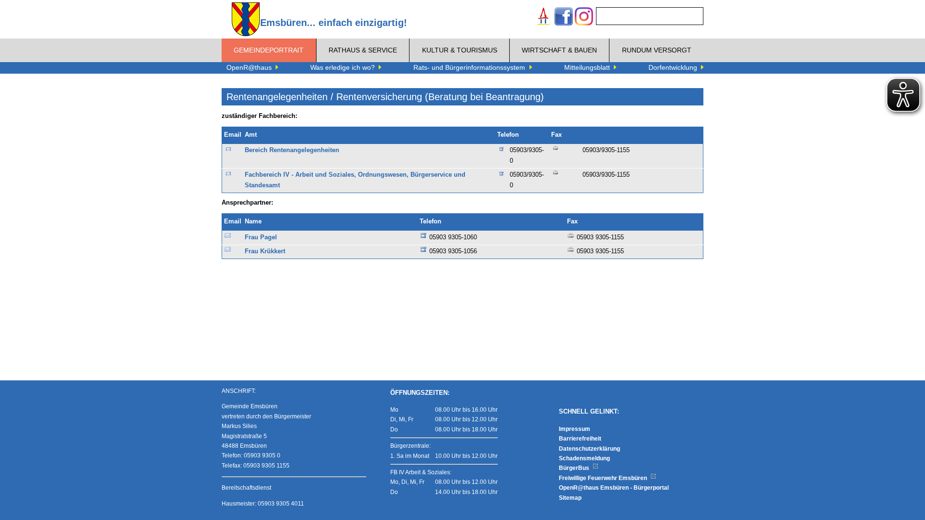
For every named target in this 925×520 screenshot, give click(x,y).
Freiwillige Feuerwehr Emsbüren (603, 478)
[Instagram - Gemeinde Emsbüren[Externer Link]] (584, 17)
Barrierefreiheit (580, 438)
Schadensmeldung (584, 458)
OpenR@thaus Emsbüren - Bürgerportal (614, 487)
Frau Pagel (261, 237)
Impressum (574, 429)
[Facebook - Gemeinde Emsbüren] (564, 17)
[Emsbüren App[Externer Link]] (543, 17)
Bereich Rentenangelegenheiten (292, 150)
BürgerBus (575, 468)
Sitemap (570, 497)
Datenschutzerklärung (589, 448)
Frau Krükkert (265, 251)
